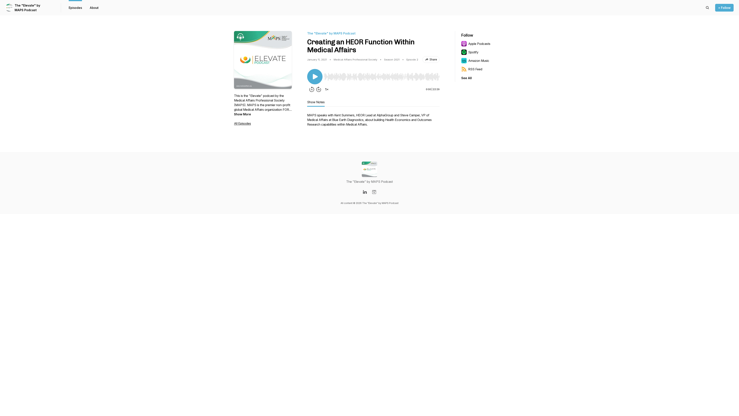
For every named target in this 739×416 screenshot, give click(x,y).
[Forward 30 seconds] (318, 89)
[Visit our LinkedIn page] (365, 192)
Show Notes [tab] (316, 102)
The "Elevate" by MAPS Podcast (27, 7)
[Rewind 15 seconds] (311, 89)
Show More (242, 114)
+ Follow (724, 8)
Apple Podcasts (479, 44)
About (94, 8)
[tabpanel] (373, 122)
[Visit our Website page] (374, 192)
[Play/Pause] (315, 76)
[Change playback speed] (327, 89)
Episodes (75, 8)
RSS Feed (475, 69)
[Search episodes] (707, 7)
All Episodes (242, 123)
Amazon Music (478, 61)
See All (466, 78)
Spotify (473, 52)
